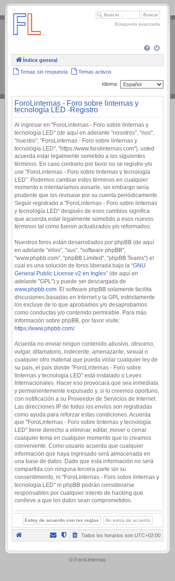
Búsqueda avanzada (137, 24)
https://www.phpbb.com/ (44, 328)
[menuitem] (148, 48)
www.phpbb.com (35, 289)
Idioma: (110, 84)
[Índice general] (27, 39)
